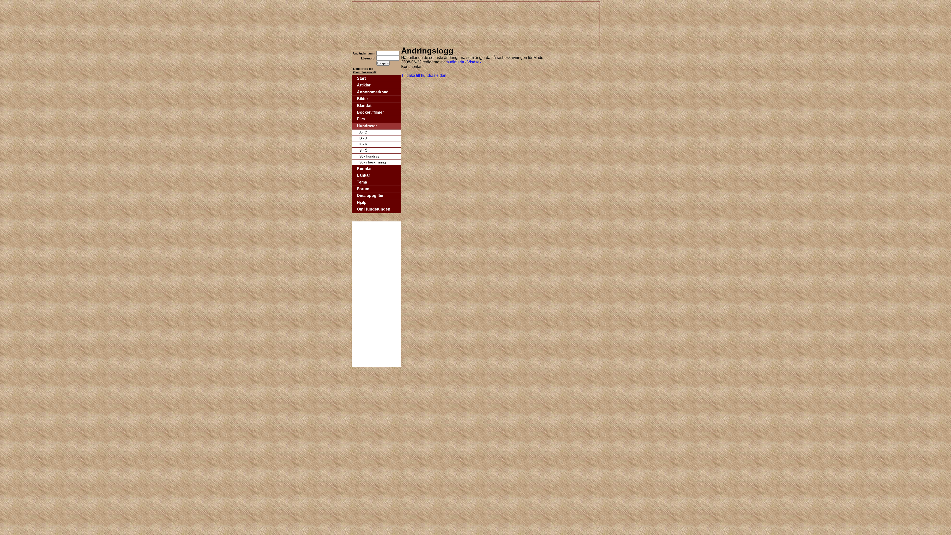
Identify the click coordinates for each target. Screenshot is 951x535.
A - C (363, 132)
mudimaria (455, 62)
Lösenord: (368, 58)
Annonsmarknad (373, 92)
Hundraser (367, 126)
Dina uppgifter (370, 195)
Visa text (474, 62)
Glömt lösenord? (364, 72)
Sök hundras (369, 156)
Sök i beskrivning (372, 162)
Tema (362, 182)
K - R (363, 144)
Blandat (364, 106)
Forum (363, 189)
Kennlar (364, 168)
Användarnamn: (364, 53)
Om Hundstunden (373, 209)
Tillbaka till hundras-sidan (423, 75)
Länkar (363, 175)
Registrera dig (363, 69)
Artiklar (363, 85)
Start (361, 78)
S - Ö (363, 150)
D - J (363, 138)
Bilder (362, 99)
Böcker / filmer (370, 112)
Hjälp (362, 202)
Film (361, 119)
